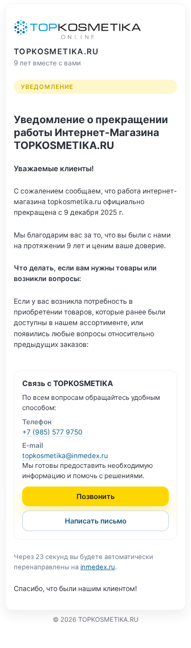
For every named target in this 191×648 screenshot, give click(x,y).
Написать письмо (96, 520)
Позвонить (95, 496)
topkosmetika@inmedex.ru (65, 455)
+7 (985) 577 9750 (52, 432)
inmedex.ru (97, 567)
